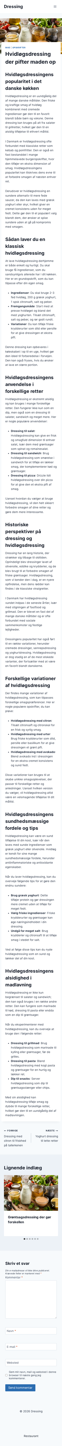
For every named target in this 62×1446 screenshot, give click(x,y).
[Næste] (52, 1205)
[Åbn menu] (55, 6)
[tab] (24, 1239)
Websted (13, 1362)
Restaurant (31, 1436)
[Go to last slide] (9, 1205)
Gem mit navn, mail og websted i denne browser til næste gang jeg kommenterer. (32, 1375)
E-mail (12, 1346)
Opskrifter (19, 47)
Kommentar (14, 1277)
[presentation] (31, 1193)
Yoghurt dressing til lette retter (46, 1135)
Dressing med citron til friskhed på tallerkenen (15, 1138)
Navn (11, 1331)
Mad (7, 47)
